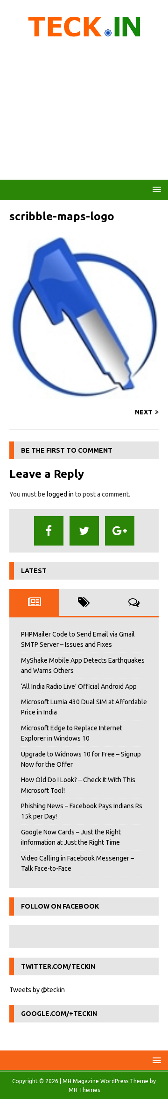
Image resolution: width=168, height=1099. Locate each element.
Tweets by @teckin (37, 990)
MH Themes (84, 1090)
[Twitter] (84, 531)
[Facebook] (48, 531)
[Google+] (119, 531)
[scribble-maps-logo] (84, 394)
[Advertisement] (84, 112)
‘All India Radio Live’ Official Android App (79, 686)
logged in (60, 494)
